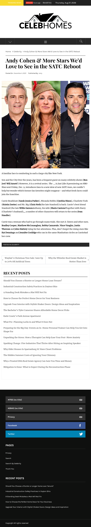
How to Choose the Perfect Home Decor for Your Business (31, 298)
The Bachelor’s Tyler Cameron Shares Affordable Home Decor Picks (36, 310)
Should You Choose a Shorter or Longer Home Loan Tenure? (32, 280)
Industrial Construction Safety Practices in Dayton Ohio (30, 286)
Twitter (11, 434)
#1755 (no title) (15, 400)
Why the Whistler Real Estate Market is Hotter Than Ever (67, 260)
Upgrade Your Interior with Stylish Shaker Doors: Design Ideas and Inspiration (41, 304)
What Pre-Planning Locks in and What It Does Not (27, 322)
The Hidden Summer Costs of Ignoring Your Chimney (29, 355)
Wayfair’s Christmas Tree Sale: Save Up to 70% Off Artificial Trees (24, 260)
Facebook (12, 425)
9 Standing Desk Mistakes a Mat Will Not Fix (25, 292)
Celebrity (15, 245)
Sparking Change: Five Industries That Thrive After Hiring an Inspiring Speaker (42, 343)
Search (8, 458)
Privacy (11, 417)
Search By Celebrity (13, 463)
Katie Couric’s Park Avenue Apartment (22, 316)
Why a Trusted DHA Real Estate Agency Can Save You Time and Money (37, 361)
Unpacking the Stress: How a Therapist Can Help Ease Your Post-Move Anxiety (41, 337)
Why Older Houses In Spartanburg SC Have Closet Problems (32, 349)
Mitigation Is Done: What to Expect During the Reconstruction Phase (36, 367)
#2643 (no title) (15, 408)
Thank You (10, 469)
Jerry (40, 73)
